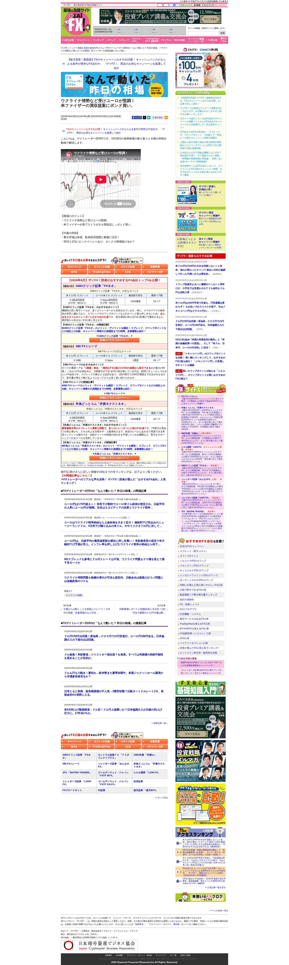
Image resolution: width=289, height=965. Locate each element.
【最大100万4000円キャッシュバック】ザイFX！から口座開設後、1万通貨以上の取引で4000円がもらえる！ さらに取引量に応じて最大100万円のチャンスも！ (202, 438)
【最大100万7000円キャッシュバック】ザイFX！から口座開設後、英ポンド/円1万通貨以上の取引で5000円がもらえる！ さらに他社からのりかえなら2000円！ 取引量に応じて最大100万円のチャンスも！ (202, 454)
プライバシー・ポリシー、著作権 (139, 955)
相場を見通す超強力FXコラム (91, 48)
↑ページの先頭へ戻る (218, 910)
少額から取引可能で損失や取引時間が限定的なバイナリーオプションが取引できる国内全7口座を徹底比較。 (200, 145)
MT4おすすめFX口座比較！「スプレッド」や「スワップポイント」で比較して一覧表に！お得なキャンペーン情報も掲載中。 (201, 135)
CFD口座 (184, 638)
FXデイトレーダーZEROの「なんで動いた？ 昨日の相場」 (132, 48)
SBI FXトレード (71, 763)
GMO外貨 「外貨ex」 (145, 754)
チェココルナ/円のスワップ (194, 570)
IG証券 (101, 790)
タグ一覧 (173, 955)
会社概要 (119, 955)
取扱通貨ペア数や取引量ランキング (198, 594)
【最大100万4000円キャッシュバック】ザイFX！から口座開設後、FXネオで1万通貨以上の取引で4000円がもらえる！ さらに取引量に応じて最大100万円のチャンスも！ (202, 470)
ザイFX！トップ (68, 48)
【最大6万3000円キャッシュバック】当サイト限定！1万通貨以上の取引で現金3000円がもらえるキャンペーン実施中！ (202, 400)
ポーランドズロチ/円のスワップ (196, 580)
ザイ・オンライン (163, 959)
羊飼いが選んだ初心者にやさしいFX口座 (201, 585)
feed (166, 117)
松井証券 (138, 781)
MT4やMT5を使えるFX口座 (194, 628)
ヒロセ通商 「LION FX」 (147, 772)
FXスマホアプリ (188, 609)
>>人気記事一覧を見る (215, 887)
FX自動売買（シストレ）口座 (195, 633)
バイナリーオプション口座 (194, 643)
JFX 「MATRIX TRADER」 (77, 772)
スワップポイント (189, 556)
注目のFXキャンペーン (192, 546)
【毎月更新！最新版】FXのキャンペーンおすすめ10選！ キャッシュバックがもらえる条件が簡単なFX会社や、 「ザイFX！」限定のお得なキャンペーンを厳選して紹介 (116, 63)
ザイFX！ (193, 959)
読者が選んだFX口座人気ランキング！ (200, 648)
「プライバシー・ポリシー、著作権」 (164, 924)
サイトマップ (161, 955)
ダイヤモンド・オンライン (128, 959)
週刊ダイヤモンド (147, 959)
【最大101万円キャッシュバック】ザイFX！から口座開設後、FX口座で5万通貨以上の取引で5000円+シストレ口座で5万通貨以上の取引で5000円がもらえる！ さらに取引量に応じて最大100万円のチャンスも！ (202, 486)
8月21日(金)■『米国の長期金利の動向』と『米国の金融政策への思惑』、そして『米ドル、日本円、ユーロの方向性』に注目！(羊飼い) (204, 852)
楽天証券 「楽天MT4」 (146, 790)
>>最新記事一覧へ (160, 723)
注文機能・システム (190, 614)
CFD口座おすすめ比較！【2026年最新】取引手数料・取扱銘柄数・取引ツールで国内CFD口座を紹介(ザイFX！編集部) (204, 881)
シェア (138, 117)
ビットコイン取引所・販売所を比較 (198, 652)
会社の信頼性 (187, 599)
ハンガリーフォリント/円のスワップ (199, 575)
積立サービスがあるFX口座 (194, 619)
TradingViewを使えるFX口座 (195, 623)
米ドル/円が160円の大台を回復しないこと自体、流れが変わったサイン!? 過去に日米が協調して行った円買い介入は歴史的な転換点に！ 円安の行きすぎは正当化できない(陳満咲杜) (204, 843)
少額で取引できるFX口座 (193, 589)
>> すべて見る (161, 798)
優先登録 (159, 117)
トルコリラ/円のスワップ (193, 560)
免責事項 (108, 955)
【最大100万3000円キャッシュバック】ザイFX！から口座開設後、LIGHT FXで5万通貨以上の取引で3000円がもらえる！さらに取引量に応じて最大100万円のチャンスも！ (201, 503)
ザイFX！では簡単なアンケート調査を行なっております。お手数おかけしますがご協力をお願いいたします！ (201, 111)
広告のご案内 (185, 955)
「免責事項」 (139, 924)
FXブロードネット (72, 790)
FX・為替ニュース (189, 604)
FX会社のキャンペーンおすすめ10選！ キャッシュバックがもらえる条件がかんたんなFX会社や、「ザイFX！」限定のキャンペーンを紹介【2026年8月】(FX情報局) (204, 871)
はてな (148, 117)
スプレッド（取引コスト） (194, 551)
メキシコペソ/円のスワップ (194, 565)
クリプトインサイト (179, 959)
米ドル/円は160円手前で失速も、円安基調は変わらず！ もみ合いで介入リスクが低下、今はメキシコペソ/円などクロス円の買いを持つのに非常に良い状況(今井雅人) (204, 861)
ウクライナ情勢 (74, 595)
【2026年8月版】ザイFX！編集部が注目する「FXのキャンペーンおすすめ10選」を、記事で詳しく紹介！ (201, 101)
